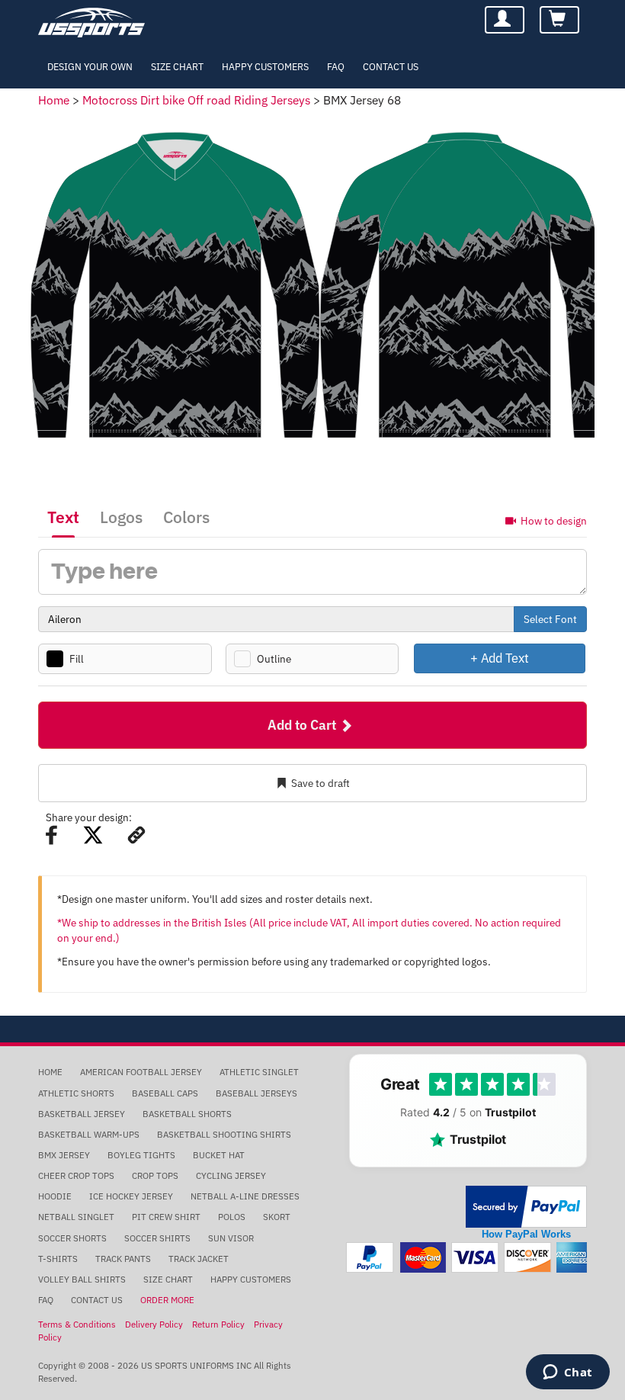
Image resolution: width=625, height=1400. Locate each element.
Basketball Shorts (187, 1113)
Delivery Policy (154, 1324)
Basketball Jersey (81, 1113)
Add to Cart (303, 725)
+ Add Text (499, 657)
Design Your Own (90, 66)
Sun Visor (231, 1238)
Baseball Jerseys (256, 1093)
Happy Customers (265, 66)
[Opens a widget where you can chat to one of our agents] (567, 1373)
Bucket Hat (219, 1155)
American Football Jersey (141, 1071)
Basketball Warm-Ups (88, 1134)
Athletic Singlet (259, 1071)
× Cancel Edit (586, 657)
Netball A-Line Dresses (245, 1196)
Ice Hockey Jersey (131, 1196)
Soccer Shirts (157, 1238)
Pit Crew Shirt (166, 1216)
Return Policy (218, 1324)
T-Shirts (58, 1258)
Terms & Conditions (77, 1324)
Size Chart (177, 66)
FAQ (336, 66)
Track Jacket (198, 1258)
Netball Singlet (76, 1216)
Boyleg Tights (141, 1155)
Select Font (550, 619)
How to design (554, 520)
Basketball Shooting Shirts (224, 1134)
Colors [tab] (186, 517)
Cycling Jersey (231, 1175)
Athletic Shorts (76, 1093)
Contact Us (390, 66)
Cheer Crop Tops (76, 1175)
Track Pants (123, 1258)
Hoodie (55, 1196)
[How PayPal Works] (526, 1206)
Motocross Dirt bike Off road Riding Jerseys (196, 100)
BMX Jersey (64, 1155)
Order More (167, 1299)
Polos (231, 1216)
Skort (276, 1216)
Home (53, 100)
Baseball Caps (165, 1093)
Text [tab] (63, 517)
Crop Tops (155, 1175)
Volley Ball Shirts (82, 1279)
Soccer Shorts (72, 1238)
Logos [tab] (121, 517)
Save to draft (320, 783)
